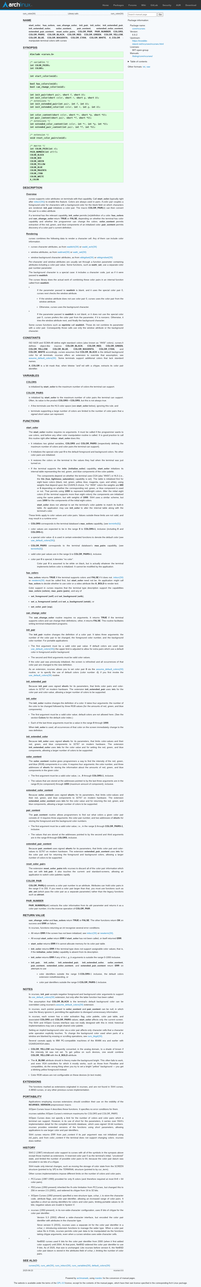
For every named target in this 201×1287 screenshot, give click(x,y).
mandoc (98, 1278)
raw (148, 66)
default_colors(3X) (101, 1265)
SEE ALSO (30, 1260)
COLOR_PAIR (34, 880)
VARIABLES (31, 375)
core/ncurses (138, 28)
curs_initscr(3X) (63, 1265)
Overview (31, 194)
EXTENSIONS (32, 1081)
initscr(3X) (39, 201)
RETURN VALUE (34, 915)
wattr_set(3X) (79, 252)
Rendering (32, 233)
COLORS (31, 382)
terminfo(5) (114, 523)
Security (167, 5)
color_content (33, 756)
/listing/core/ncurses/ (142, 56)
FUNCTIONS (31, 421)
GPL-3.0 (61, 1283)
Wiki (143, 5)
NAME (27, 20)
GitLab (154, 5)
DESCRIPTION (32, 187)
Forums (132, 5)
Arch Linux (17, 5)
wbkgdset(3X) (87, 257)
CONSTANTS (31, 337)
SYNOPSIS (30, 47)
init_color (31, 698)
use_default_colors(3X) (42, 540)
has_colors (32, 572)
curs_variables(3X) (81, 1265)
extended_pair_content (38, 843)
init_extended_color (37, 736)
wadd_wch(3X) (89, 246)
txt (144, 66)
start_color (32, 427)
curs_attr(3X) (47, 1265)
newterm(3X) (38, 580)
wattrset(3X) (64, 252)
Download (190, 5)
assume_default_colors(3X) (42, 358)
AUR (178, 5)
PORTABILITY (32, 1096)
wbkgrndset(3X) (105, 257)
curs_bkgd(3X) (95, 1036)
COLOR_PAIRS (34, 393)
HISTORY (29, 1147)
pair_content (33, 810)
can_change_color (36, 613)
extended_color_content (39, 790)
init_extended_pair (36, 681)
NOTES (28, 989)
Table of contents (138, 61)
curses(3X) (34, 1265)
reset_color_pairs (35, 864)
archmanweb (82, 1278)
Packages (118, 5)
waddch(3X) (73, 246)
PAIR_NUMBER (34, 900)
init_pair (30, 630)
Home (106, 5)
